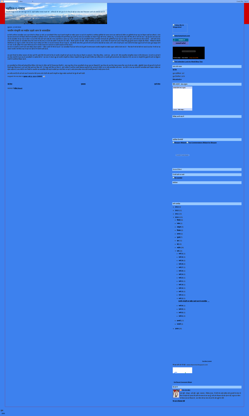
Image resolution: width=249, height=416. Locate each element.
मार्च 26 (181, 271)
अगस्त (179, 234)
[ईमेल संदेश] (43, 76)
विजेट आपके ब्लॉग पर (177, 79)
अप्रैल (179, 247)
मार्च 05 (181, 309)
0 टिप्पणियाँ (39, 76)
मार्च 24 (181, 274)
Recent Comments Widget (184, 382)
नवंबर (178, 223)
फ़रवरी (179, 320)
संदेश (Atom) (18, 88)
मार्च (178, 251)
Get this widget (176, 57)
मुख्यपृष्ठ (83, 84)
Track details (185, 57)
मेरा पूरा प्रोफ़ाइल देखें (179, 401)
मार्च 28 (181, 264)
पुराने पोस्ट (157, 84)
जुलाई (179, 237)
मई (178, 244)
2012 (177, 210)
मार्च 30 (181, 257)
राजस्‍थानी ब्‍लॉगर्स (180, 43)
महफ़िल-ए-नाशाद (15, 8)
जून (178, 240)
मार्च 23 (181, 278)
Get (175, 382)
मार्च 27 (181, 267)
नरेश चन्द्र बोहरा (186, 390)
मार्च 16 (181, 288)
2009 (177, 328)
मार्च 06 (181, 306)
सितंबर (179, 230)
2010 (177, 217)
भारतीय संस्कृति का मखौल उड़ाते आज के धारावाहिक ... (193, 301)
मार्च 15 (181, 291)
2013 (177, 207)
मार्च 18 (181, 284)
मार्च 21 (181, 281)
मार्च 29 (181, 260)
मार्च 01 (181, 316)
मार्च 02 (181, 312)
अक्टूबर (179, 227)
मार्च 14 (181, 295)
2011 (177, 214)
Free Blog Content (207, 361)
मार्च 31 (181, 254)
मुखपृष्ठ (3, 413)
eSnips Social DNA (193, 57)
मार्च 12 (181, 298)
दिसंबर (179, 220)
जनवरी (179, 324)
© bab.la (175, 109)
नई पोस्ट (9, 84)
